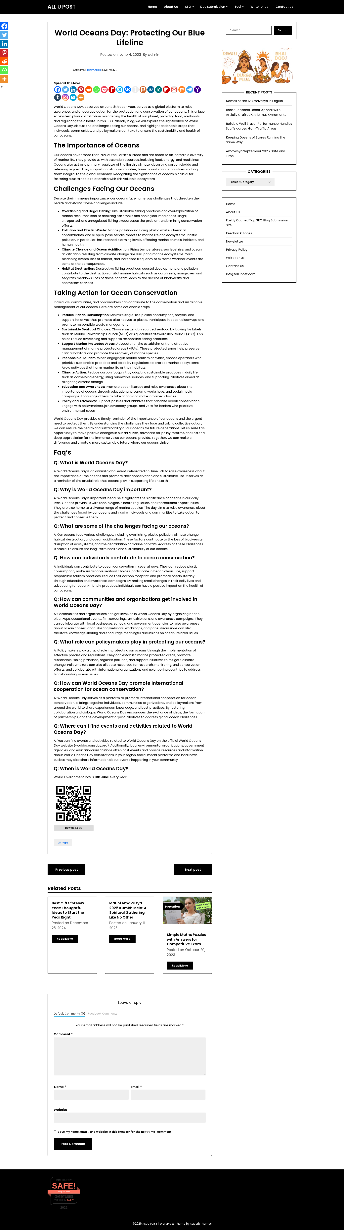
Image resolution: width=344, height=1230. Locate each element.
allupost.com (64, 1192)
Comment (63, 1034)
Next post (193, 869)
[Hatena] (73, 97)
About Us (171, 7)
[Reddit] (88, 89)
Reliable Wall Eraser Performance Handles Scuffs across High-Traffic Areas (259, 126)
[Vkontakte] (127, 89)
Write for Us (259, 7)
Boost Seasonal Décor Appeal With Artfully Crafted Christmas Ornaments (256, 112)
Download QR (73, 828)
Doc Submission (212, 7)
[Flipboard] (166, 89)
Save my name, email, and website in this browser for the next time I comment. (115, 1132)
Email (136, 1087)
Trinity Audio (94, 70)
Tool (238, 7)
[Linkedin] (73, 89)
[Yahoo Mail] (197, 89)
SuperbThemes (201, 1224)
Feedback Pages (239, 233)
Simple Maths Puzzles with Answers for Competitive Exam (186, 939)
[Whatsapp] (96, 89)
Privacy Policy (236, 249)
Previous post (66, 869)
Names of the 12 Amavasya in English (254, 101)
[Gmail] (174, 89)
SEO (188, 7)
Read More (65, 939)
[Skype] (119, 89)
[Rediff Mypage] (111, 89)
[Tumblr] (57, 97)
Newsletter (234, 241)
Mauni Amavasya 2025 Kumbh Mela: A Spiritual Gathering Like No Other (128, 910)
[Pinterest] (80, 89)
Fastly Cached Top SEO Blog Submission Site (257, 222)
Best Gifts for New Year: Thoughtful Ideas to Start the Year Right (68, 910)
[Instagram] (65, 97)
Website (60, 1109)
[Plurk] (143, 89)
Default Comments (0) (69, 1014)
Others (63, 843)
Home (152, 7)
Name (60, 1087)
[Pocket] (104, 89)
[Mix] (181, 89)
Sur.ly (70, 1199)
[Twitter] (65, 89)
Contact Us (284, 7)
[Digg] (150, 89)
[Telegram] (189, 89)
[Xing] (158, 89)
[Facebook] (57, 89)
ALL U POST (61, 7)
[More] (80, 97)
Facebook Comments (102, 1014)
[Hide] (1, 86)
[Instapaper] (135, 89)
